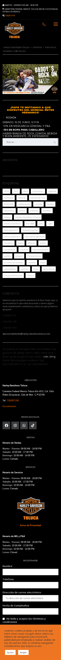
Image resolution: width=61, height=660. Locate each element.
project (19, 256)
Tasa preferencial (13, 275)
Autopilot (8, 197)
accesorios (38, 191)
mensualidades (12, 236)
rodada (32, 262)
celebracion (24, 204)
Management (11, 230)
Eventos (47, 210)
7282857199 (10, 15)
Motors (31, 243)
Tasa (35, 268)
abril (25, 191)
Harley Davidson (12, 223)
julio (41, 223)
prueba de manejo (13, 262)
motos (43, 243)
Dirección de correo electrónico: (22, 592)
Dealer (50, 204)
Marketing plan (30, 230)
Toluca (30, 275)
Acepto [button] (23, 652)
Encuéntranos (9, 406)
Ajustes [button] (10, 652)
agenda (52, 191)
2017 (16, 191)
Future (7, 217)
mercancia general (34, 236)
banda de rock (37, 197)
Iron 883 (30, 223)
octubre (24, 249)
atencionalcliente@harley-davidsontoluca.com (26, 333)
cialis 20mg (49, 356)
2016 (6, 191)
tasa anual (48, 268)
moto (20, 243)
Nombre (7, 566)
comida (38, 204)
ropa (42, 262)
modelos (8, 243)
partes (7, 256)
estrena (34, 210)
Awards (22, 197)
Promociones (34, 256)
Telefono (8, 579)
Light (50, 223)
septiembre (10, 268)
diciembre (9, 210)
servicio (25, 268)
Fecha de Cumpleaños (16, 605)
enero (22, 210)
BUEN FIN (8, 204)
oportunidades (40, 249)
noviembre (9, 249)
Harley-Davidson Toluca (27, 217)
